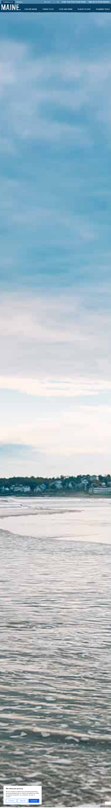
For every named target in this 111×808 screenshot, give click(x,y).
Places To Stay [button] (84, 9)
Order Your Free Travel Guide (74, 2)
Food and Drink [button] (65, 9)
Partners (19, 2)
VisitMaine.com (8, 2)
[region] (22, 795)
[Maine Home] (10, 7)
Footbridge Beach (105, 806)
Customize (11, 800)
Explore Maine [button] (31, 9)
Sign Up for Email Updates (99, 2)
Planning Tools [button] (103, 9)
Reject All (22, 800)
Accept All (34, 800)
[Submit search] (58, 2)
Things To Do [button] (48, 9)
